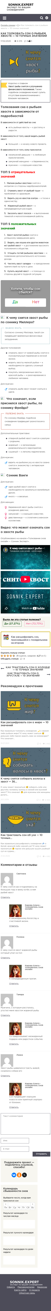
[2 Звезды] (5, 656)
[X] (24, 1176)
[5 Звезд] (14, 656)
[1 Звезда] (2, 656)
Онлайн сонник (8, 25)
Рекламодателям (26, 1287)
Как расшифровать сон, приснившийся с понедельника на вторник (29, 640)
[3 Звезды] (8, 656)
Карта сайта (20, 1290)
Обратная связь (27, 1293)
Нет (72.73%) (34, 624)
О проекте (34, 1290)
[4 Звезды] (11, 656)
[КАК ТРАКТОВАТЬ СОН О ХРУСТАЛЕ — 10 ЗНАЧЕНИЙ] (48, 675)
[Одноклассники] (19, 1176)
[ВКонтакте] (14, 1176)
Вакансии (42, 1287)
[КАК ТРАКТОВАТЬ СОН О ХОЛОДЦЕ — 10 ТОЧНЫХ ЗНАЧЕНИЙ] (2, 669)
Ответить (5, 897)
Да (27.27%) (12, 624)
